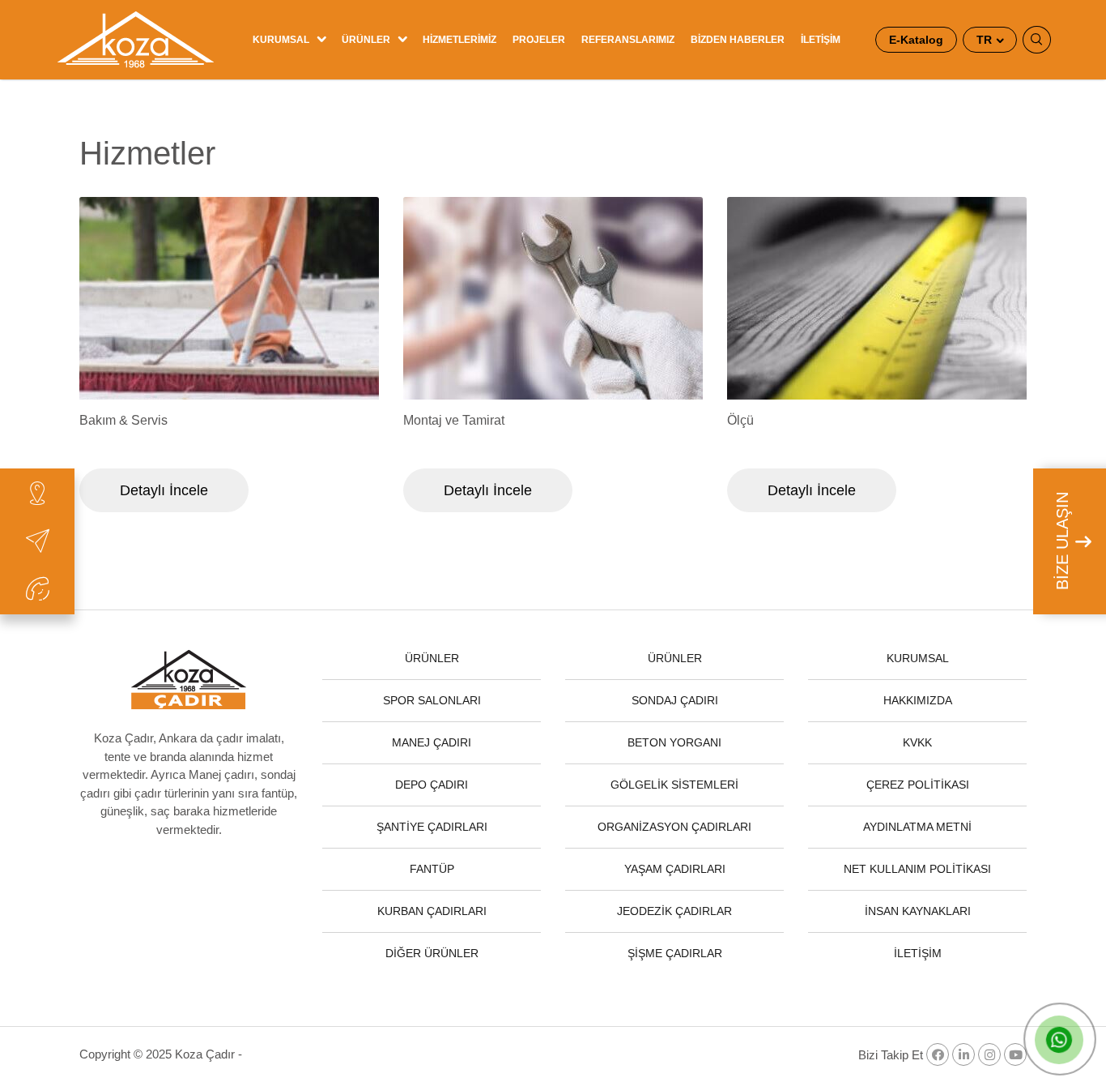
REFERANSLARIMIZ (627, 39)
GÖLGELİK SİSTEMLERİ (674, 784)
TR (985, 39)
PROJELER (539, 39)
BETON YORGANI (674, 742)
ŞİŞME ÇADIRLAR (674, 953)
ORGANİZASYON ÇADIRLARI (674, 826)
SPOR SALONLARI (432, 700)
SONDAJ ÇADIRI (675, 700)
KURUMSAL (281, 39)
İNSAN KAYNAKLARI (918, 911)
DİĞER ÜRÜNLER (432, 953)
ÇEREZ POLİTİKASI (917, 784)
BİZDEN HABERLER (738, 39)
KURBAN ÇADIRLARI (432, 911)
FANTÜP (432, 868)
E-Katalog (916, 39)
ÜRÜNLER (366, 39)
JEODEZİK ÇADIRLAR (674, 911)
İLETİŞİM (820, 39)
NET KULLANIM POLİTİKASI (917, 868)
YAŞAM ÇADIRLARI (674, 868)
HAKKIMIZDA (917, 700)
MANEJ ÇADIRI (431, 742)
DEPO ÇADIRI (431, 784)
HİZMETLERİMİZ (459, 39)
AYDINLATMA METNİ (917, 826)
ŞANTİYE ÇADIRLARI (431, 826)
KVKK (917, 742)
